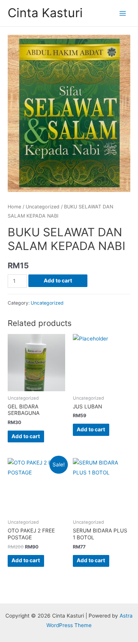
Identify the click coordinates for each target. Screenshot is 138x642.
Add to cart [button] (26, 436)
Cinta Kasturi (45, 12)
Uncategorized (42, 207)
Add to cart (58, 280)
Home (14, 207)
